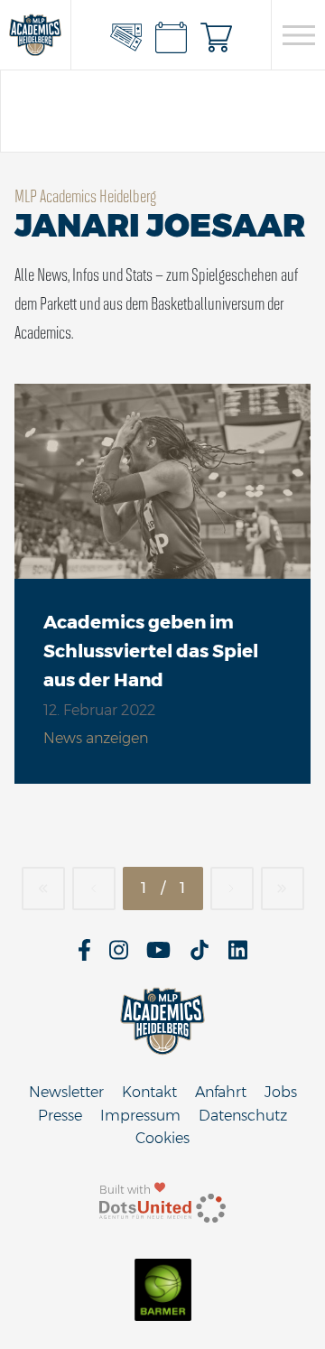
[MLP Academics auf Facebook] (84, 955)
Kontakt (149, 1092)
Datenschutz (243, 1115)
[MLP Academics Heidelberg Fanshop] (216, 35)
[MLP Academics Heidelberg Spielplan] (171, 35)
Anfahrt (220, 1092)
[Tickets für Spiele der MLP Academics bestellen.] (126, 35)
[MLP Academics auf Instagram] (118, 955)
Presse (60, 1115)
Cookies (162, 1138)
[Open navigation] (298, 35)
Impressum (140, 1115)
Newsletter (66, 1092)
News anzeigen (95, 738)
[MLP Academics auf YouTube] (158, 955)
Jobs (281, 1092)
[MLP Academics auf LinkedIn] (238, 955)
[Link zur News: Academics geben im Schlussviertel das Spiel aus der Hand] (162, 481)
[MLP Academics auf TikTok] (199, 955)
